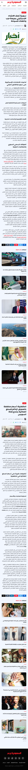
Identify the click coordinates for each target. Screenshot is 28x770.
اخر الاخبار (19, 5)
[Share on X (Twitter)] (18, 29)
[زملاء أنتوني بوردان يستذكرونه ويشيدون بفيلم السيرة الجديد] (14, 656)
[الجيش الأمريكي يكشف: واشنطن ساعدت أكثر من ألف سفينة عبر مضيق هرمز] (14, 330)
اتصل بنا (8, 762)
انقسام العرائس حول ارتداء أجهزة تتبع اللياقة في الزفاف (14, 621)
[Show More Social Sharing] (11, 29)
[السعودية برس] (14, 2)
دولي (9, 5)
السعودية (14, 5)
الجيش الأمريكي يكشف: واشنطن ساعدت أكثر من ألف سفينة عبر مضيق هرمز (14, 341)
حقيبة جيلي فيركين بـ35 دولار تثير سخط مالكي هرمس (15, 738)
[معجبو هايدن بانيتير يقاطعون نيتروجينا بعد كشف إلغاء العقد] (14, 703)
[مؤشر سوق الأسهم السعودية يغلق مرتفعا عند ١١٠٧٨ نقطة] (14, 259)
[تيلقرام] (16, 29)
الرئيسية (25, 5)
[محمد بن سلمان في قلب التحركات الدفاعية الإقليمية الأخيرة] (14, 353)
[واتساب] (14, 29)
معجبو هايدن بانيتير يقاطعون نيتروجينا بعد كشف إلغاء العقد (14, 714)
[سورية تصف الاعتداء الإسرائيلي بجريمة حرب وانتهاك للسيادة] (14, 38)
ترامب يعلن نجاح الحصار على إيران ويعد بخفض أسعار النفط (14, 318)
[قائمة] (26, 2)
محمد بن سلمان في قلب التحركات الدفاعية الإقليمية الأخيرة (15, 365)
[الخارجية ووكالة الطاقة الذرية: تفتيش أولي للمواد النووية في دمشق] (14, 377)
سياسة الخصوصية (14, 762)
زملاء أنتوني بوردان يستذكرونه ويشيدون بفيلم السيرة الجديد (15, 667)
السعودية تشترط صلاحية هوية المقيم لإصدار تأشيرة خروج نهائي (15, 294)
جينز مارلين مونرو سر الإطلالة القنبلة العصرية (15, 644)
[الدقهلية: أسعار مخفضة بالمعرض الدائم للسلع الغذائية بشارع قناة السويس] (14, 431)
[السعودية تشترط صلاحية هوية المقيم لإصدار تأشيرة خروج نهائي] (14, 283)
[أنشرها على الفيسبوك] (20, 29)
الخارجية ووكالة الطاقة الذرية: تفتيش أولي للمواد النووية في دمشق (14, 388)
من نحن (4, 762)
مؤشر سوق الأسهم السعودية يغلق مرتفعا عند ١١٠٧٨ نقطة (14, 270)
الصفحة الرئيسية (22, 762)
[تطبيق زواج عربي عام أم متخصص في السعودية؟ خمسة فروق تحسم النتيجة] (14, 679)
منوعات (24, 403)
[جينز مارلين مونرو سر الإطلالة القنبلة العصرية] (14, 634)
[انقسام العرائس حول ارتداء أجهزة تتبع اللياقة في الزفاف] (14, 610)
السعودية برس (17, 26)
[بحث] (2, 2)
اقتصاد (4, 5)
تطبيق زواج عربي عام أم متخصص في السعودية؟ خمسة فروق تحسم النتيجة (14, 690)
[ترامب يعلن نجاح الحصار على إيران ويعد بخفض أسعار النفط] (14, 306)
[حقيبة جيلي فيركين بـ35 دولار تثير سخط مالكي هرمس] (14, 726)
